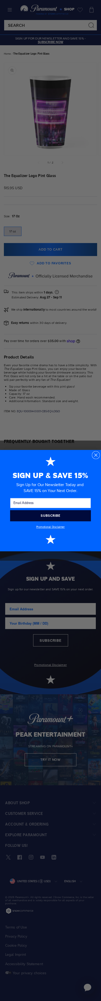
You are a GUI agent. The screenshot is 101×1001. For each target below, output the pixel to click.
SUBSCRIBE (50, 515)
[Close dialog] (95, 455)
